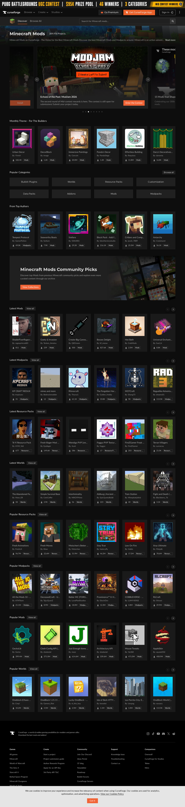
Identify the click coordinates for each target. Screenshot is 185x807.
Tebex (147, 763)
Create (42, 12)
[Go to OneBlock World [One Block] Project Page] (162, 693)
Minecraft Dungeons (18, 781)
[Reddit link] (173, 733)
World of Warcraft (17, 763)
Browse (28, 12)
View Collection (143, 103)
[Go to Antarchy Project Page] (162, 230)
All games (13, 755)
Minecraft (14, 759)
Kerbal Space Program (19, 777)
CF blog (80, 763)
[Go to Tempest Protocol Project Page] (22, 230)
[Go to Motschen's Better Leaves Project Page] (78, 539)
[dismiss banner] (180, 4)
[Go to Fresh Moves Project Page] (50, 539)
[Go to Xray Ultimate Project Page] (162, 539)
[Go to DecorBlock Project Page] (50, 145)
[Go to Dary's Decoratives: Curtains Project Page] (162, 145)
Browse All (35, 21)
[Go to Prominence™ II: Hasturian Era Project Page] (106, 590)
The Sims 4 (14, 768)
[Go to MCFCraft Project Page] (134, 384)
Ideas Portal (82, 759)
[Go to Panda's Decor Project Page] (106, 145)
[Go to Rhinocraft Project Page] (78, 384)
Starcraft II (14, 772)
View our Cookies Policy (112, 794)
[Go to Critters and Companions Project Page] (134, 230)
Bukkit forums (83, 777)
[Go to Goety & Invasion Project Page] (50, 333)
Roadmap (81, 772)
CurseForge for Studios (154, 759)
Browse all (169, 172)
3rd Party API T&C (51, 772)
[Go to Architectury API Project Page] (106, 642)
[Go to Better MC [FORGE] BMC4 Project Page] (78, 590)
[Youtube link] (158, 733)
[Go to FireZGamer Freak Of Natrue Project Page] (134, 436)
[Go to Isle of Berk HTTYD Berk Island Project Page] (106, 693)
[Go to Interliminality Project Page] (78, 487)
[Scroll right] (173, 309)
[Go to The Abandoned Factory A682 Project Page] (22, 487)
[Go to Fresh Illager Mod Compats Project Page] (50, 436)
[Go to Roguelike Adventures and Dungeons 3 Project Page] (162, 384)
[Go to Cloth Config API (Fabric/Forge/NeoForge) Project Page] (50, 642)
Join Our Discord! (84, 755)
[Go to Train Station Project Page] (134, 487)
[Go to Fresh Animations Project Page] (22, 539)
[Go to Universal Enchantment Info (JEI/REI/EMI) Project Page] (162, 333)
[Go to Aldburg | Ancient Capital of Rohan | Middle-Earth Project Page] (106, 487)
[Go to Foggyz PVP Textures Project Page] (106, 436)
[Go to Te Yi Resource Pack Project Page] (22, 436)
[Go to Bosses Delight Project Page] (106, 333)
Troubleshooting (117, 759)
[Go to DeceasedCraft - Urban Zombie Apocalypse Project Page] (50, 590)
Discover (22, 21)
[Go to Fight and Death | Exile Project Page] (162, 487)
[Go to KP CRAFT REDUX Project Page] (22, 384)
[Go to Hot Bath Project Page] (134, 333)
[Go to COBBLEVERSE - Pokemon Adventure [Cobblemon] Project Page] (134, 590)
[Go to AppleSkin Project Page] (162, 642)
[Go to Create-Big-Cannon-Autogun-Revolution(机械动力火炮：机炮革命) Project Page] (78, 333)
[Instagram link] (148, 733)
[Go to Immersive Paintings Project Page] (78, 145)
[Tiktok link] (153, 733)
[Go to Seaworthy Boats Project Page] (50, 230)
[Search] (173, 21)
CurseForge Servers (85, 781)
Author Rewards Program (54, 763)
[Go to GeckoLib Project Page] (22, 642)
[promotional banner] (92, 4)
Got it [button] (92, 801)
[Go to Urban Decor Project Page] (22, 145)
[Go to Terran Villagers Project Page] (162, 436)
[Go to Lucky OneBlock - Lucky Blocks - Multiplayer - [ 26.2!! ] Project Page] (78, 693)
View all (30, 308)
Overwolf (148, 755)
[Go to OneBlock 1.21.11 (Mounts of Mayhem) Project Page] (50, 693)
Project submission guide (53, 759)
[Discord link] (163, 733)
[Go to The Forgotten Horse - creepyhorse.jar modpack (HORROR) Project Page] (106, 384)
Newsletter (81, 768)
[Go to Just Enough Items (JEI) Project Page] (78, 642)
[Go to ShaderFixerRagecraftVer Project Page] (22, 333)
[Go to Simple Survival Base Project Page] (50, 487)
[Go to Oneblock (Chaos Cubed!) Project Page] (22, 693)
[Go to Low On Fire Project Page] (134, 539)
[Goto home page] (12, 12)
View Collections (30, 287)
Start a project (49, 755)
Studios (55, 12)
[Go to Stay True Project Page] (106, 539)
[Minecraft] (12, 21)
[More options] (179, 12)
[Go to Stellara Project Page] (78, 230)
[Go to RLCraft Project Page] (162, 590)
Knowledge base (118, 755)
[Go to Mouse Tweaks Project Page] (134, 642)
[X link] (168, 733)
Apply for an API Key (52, 768)
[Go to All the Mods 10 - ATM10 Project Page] (22, 590)
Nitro (147, 768)
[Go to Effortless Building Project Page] (134, 145)
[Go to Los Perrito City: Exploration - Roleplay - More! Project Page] (134, 693)
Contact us (115, 763)
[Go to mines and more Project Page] (50, 384)
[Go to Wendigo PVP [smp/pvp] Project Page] (78, 436)
